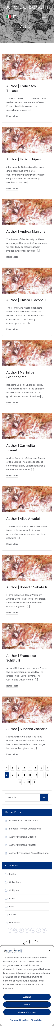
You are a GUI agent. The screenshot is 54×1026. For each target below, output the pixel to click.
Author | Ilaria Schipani (24, 159)
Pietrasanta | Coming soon (23, 820)
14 (42, 775)
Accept (27, 997)
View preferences (27, 1012)
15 (47, 775)
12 (30, 775)
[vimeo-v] (38, 930)
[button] (49, 950)
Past (11, 906)
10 (18, 775)
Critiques (14, 890)
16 (20, 782)
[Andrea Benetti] (27, 7)
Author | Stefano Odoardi (22, 836)
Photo (12, 914)
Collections (15, 882)
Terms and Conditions (19, 1020)
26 (28, 782)
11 (24, 775)
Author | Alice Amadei (23, 518)
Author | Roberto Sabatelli (26, 587)
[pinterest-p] (44, 930)
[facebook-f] (10, 930)
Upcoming (14, 922)
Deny (27, 1004)
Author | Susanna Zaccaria (26, 729)
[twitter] (21, 930)
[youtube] (15, 930)
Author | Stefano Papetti (22, 845)
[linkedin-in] (32, 930)
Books (12, 874)
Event (12, 898)
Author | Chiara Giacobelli (26, 300)
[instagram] (27, 930)
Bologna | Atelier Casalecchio (25, 828)
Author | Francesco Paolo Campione (29, 853)
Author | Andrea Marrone (25, 231)
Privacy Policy (36, 1020)
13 (36, 775)
